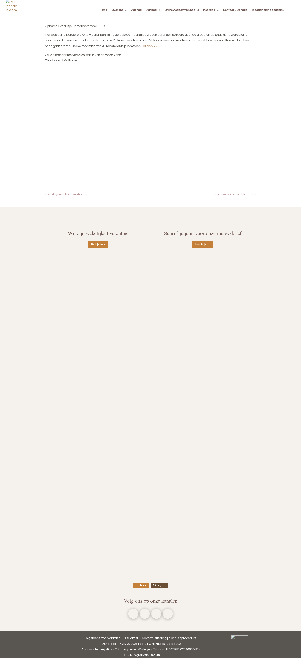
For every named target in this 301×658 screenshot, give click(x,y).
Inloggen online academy (268, 10)
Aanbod (151, 10)
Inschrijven (202, 244)
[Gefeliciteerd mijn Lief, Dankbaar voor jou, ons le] (229, 278)
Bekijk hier (98, 244)
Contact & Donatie (235, 10)
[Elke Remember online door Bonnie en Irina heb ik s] (71, 402)
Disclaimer (131, 638)
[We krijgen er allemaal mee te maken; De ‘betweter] (124, 382)
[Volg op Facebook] (133, 614)
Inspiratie (209, 10)
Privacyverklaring (154, 638)
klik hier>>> (149, 46)
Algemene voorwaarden (103, 638)
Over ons (117, 10)
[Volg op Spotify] (168, 614)
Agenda (136, 10)
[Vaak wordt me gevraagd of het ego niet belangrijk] (176, 419)
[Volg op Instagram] (145, 614)
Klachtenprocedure (182, 638)
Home (103, 10)
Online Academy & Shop (180, 10)
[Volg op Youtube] (156, 614)
